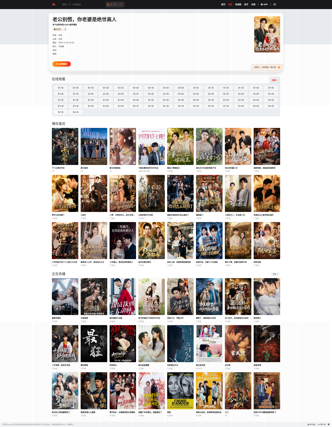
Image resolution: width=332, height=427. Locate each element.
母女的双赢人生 (231, 168)
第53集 (166, 106)
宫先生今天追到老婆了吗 (206, 168)
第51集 (136, 106)
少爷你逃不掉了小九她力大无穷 (64, 262)
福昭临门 (199, 215)
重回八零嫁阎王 (173, 168)
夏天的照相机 (115, 168)
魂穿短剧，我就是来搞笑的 (264, 168)
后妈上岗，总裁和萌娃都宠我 (179, 262)
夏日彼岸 (84, 168)
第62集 (76, 112)
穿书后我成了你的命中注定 (149, 318)
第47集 (76, 106)
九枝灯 (83, 215)
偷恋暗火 (257, 318)
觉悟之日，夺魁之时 (175, 318)
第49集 (106, 106)
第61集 (61, 112)
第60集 (271, 106)
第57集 (226, 106)
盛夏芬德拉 (56, 318)
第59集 (256, 106)
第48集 (91, 106)
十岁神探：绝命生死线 (61, 365)
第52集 (151, 106)
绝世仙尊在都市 (144, 262)
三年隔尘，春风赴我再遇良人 (121, 262)
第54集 (181, 106)
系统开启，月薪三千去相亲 (207, 262)
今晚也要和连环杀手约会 (148, 168)
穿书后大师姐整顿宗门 (61, 412)
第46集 (61, 106)
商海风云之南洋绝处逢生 (264, 215)
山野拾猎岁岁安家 (145, 215)
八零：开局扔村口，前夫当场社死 (123, 215)
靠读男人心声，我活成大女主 (92, 262)
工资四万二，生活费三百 (235, 215)
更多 (274, 274)
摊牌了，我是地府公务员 (206, 318)
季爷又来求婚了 (58, 215)
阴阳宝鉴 (257, 262)
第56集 (211, 106)
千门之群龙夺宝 (58, 168)
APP (266, 4)
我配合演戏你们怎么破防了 (178, 215)
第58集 (241, 106)
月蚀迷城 (84, 318)
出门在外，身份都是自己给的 (236, 318)
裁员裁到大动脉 (116, 318)
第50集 (121, 106)
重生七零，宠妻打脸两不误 (236, 262)
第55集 (196, 106)
